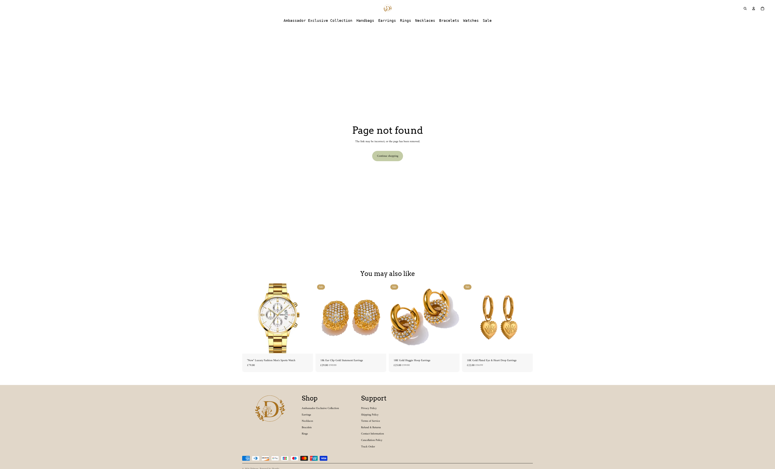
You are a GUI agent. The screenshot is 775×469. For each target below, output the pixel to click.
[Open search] (745, 8)
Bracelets (307, 427)
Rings (305, 433)
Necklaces (307, 421)
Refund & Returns (371, 427)
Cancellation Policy (371, 440)
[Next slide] (307, 318)
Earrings (306, 414)
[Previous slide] (248, 318)
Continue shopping (387, 156)
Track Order (368, 446)
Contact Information (372, 433)
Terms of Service (370, 421)
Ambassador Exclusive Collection (320, 408)
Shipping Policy (369, 414)
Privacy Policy (369, 408)
